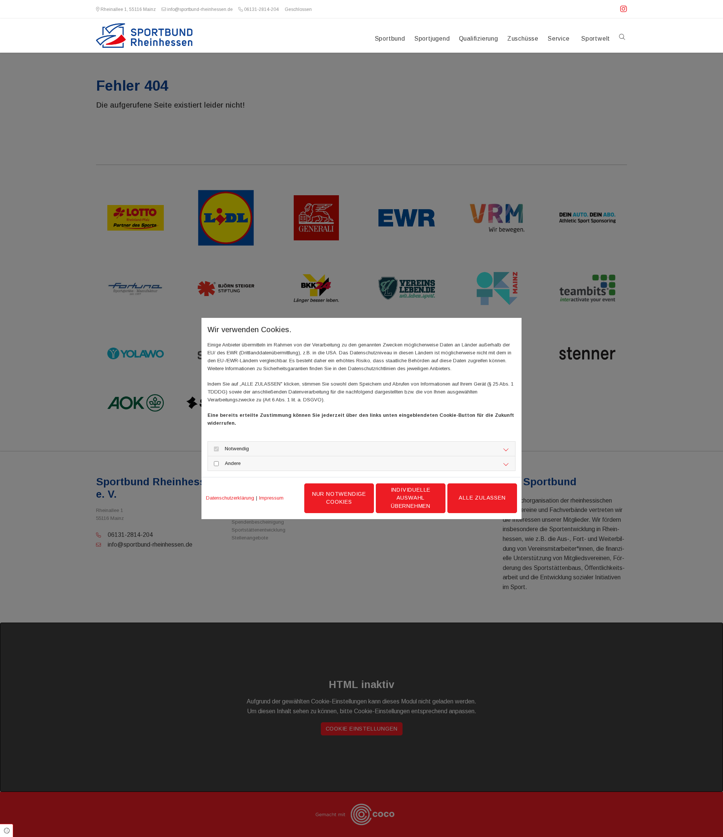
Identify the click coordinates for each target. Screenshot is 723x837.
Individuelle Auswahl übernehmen (411, 498)
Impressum (271, 498)
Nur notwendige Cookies (339, 498)
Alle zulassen (482, 498)
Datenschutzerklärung (230, 498)
